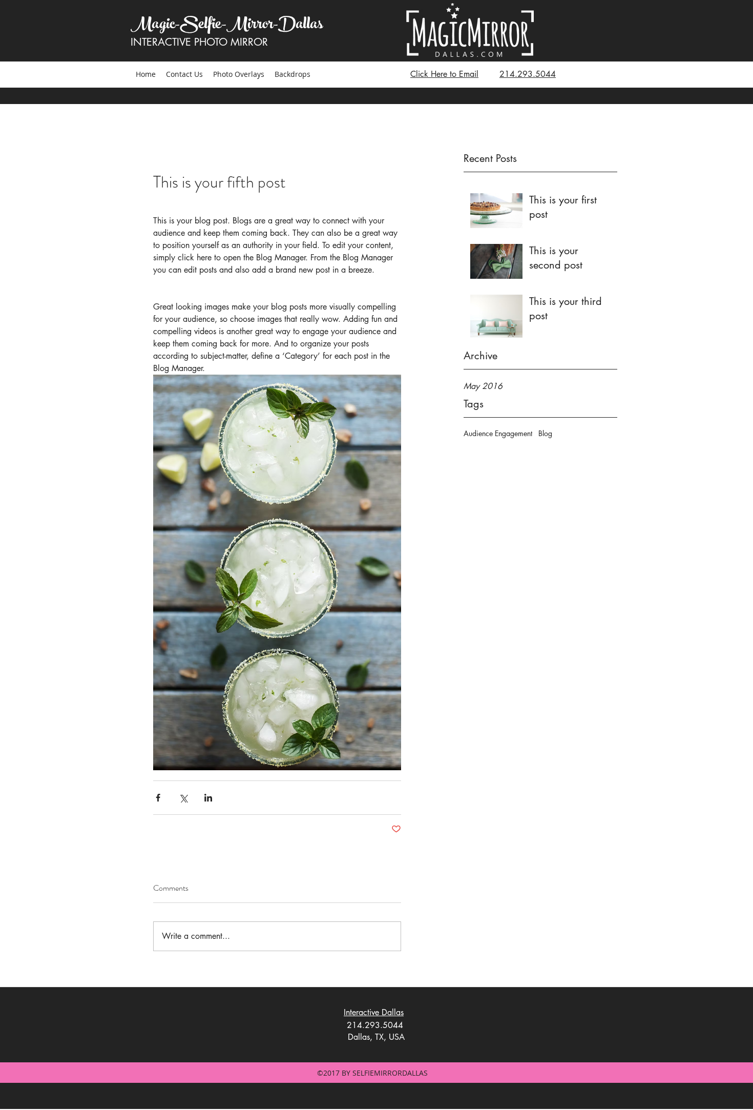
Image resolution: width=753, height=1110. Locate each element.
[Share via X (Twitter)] (183, 798)
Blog (545, 433)
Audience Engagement (498, 433)
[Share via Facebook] (158, 798)
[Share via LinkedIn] (208, 798)
